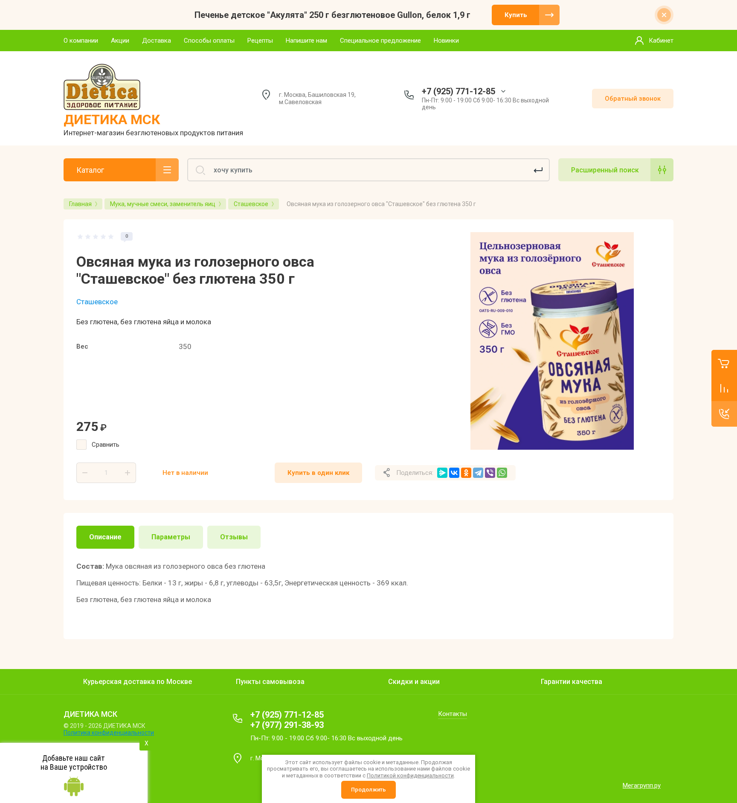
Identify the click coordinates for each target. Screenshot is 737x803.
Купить (516, 15)
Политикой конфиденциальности (410, 775)
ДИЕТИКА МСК (112, 119)
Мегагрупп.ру (642, 785)
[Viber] (490, 473)
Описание (105, 537)
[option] (552, 341)
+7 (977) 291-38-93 (287, 725)
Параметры (170, 537)
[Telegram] (478, 473)
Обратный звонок (633, 98)
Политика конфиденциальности (109, 732)
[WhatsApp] (502, 473)
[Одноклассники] (466, 473)
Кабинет (661, 40)
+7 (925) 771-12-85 (458, 91)
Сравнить (105, 444)
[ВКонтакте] (454, 473)
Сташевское (97, 301)
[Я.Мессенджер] (442, 473)
